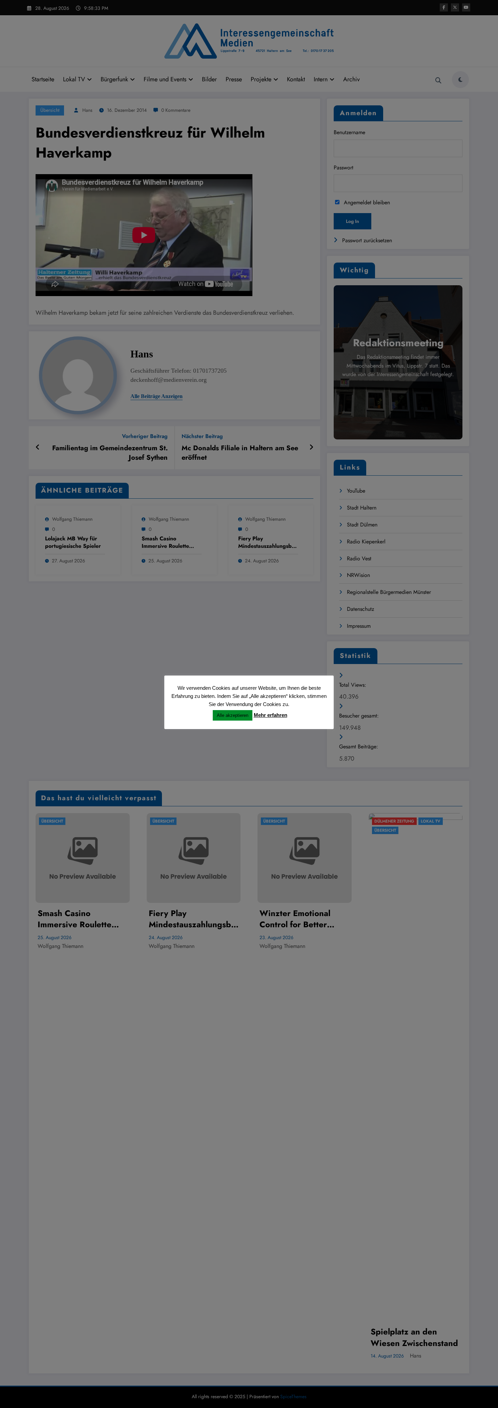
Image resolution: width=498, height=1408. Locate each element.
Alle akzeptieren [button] (232, 715)
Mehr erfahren (270, 715)
